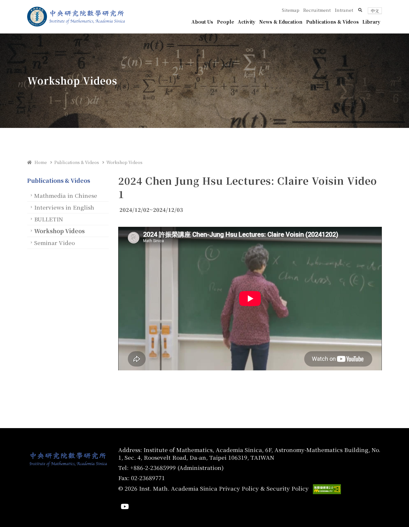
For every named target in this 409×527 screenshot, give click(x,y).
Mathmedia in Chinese (65, 195)
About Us (202, 22)
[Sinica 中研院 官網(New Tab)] (37, 16)
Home (39, 162)
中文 (375, 11)
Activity (246, 22)
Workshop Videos (124, 162)
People (225, 22)
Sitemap (290, 10)
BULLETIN (48, 219)
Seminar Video (54, 243)
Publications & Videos (332, 22)
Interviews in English (64, 207)
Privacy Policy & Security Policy (264, 488)
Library (371, 22)
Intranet (344, 10)
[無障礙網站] (327, 489)
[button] (360, 10)
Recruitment (317, 10)
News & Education (280, 22)
